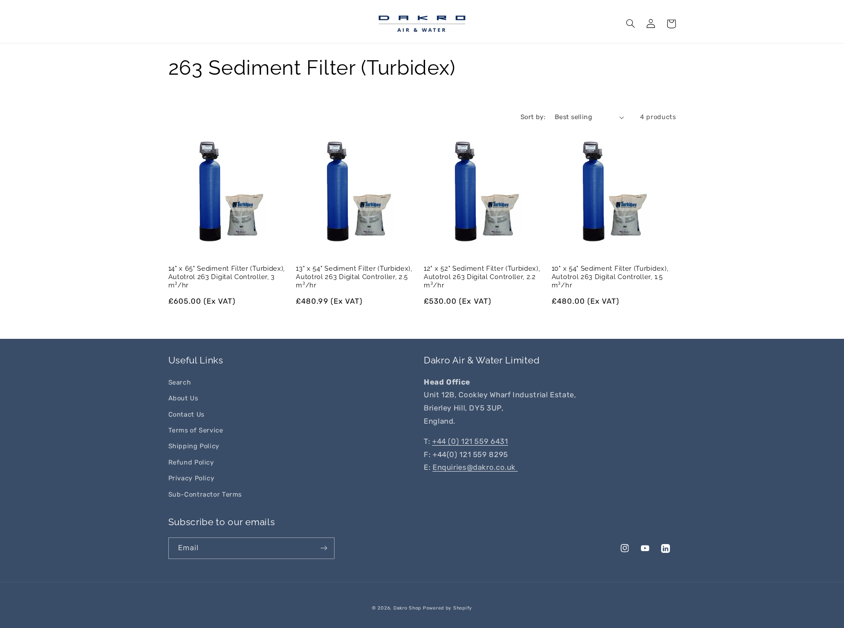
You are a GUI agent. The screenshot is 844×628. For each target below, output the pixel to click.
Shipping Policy (193, 446)
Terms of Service (195, 430)
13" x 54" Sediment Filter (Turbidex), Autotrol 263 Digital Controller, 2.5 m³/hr (354, 277)
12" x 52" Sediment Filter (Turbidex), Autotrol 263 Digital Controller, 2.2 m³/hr (482, 277)
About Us (183, 398)
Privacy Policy (191, 478)
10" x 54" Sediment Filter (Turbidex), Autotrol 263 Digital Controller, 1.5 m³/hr (610, 277)
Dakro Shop (407, 608)
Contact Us (186, 414)
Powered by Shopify (447, 608)
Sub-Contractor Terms (205, 494)
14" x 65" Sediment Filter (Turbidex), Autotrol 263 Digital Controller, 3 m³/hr (226, 277)
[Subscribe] (323, 548)
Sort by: (533, 117)
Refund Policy (191, 462)
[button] (631, 24)
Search (179, 382)
